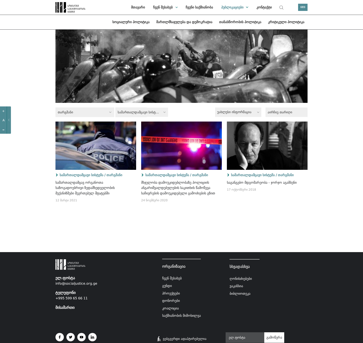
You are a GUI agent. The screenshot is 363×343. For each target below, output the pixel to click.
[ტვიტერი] (70, 337)
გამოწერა (274, 337)
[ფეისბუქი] (59, 337)
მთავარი (138, 7)
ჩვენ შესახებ (163, 7)
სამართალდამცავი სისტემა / (82, 175)
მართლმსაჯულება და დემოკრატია (184, 22)
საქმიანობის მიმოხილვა (181, 316)
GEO (302, 7)
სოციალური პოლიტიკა (131, 22)
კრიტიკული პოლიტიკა (286, 22)
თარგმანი (114, 175)
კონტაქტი (264, 7)
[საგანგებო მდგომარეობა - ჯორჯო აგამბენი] (267, 146)
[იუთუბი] (81, 337)
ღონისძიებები (241, 279)
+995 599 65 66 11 (71, 298)
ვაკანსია (236, 286)
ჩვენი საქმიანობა (199, 7)
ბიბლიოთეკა (240, 294)
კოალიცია (170, 308)
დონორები (171, 301)
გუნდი (167, 286)
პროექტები (171, 293)
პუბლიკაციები (232, 7)
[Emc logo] (70, 7)
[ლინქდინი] (92, 337)
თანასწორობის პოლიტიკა (240, 22)
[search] (281, 7)
